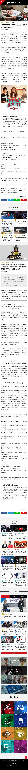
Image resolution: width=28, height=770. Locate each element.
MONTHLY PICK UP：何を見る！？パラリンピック (20, 553)
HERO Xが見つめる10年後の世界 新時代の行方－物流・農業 (7, 568)
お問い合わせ (14, 763)
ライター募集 (22, 760)
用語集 (12, 760)
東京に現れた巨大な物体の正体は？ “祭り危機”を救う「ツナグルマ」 (20, 568)
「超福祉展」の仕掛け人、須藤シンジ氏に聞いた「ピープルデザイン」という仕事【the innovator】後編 (7, 554)
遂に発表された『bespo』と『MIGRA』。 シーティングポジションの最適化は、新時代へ (20, 634)
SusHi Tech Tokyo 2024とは (10, 285)
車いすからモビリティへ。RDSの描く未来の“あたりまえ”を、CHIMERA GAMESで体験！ (7, 224)
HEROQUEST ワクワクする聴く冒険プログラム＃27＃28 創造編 (7, 239)
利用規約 (13, 761)
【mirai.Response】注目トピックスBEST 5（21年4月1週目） (20, 239)
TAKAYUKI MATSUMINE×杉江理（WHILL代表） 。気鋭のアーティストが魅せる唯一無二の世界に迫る (20, 538)
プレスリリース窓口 (7, 761)
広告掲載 (16, 760)
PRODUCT (4, 580)
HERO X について (6, 760)
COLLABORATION (6, 22)
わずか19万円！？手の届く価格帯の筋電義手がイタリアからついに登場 (20, 648)
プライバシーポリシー (21, 761)
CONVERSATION (5, 533)
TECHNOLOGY (18, 533)
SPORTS (17, 549)
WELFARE (4, 549)
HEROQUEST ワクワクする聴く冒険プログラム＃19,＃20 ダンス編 (7, 633)
